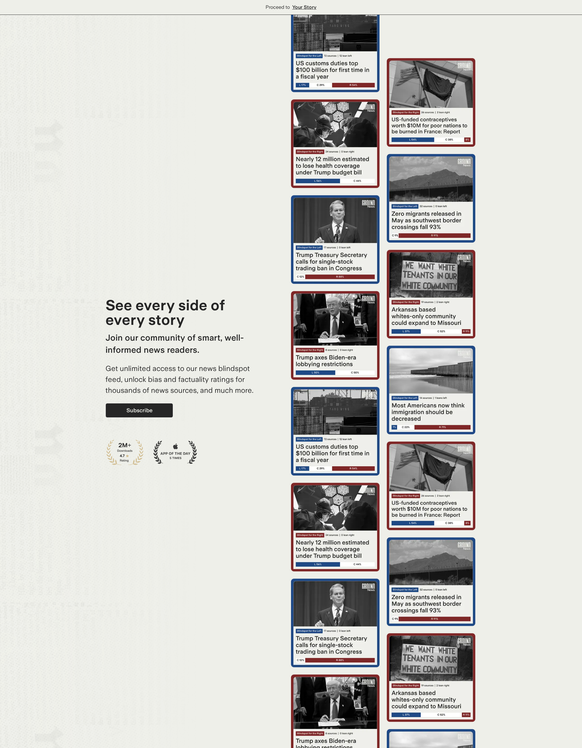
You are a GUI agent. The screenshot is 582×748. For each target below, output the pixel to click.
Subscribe (139, 410)
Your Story (304, 7)
